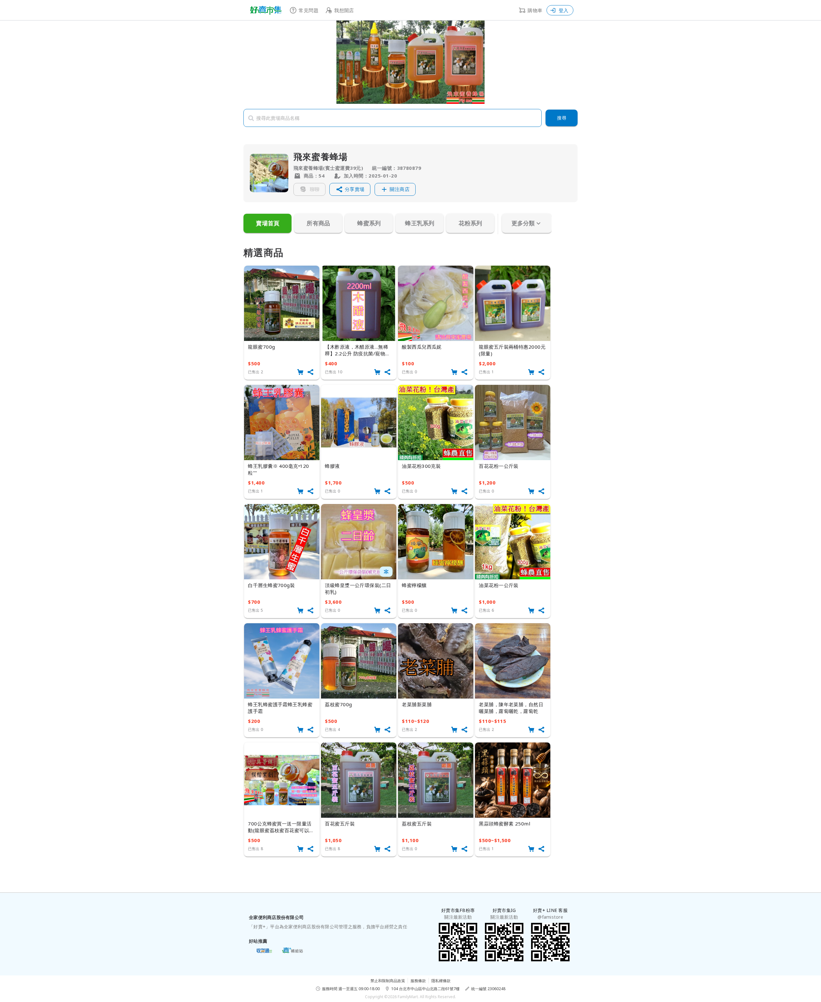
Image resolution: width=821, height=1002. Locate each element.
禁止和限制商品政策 (387, 980)
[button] (349, 189)
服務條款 (418, 980)
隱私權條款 (441, 980)
